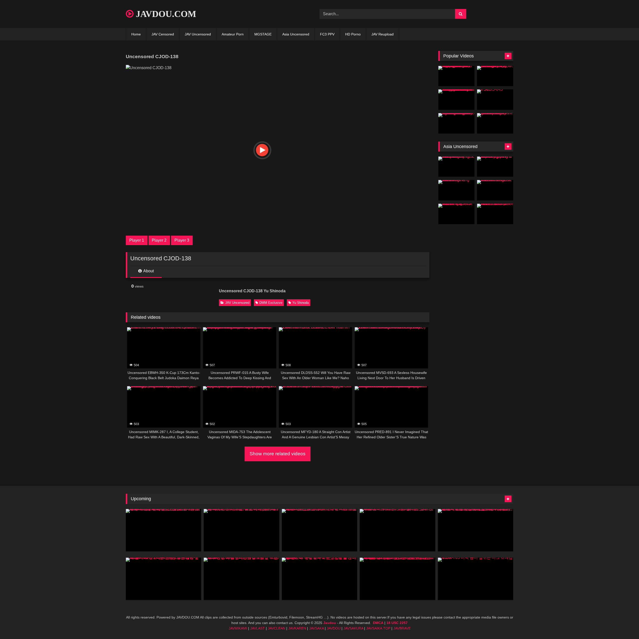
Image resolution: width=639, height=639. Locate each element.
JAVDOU (333, 628)
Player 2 (159, 240)
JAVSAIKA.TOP (378, 628)
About (148, 271)
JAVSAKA (316, 628)
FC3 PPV (327, 34)
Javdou (329, 623)
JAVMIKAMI (238, 628)
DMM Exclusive (270, 303)
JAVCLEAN (276, 628)
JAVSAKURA (353, 628)
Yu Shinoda (300, 303)
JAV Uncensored (198, 34)
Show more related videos (278, 453)
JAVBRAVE (402, 628)
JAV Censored (163, 34)
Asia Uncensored (295, 34)
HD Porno (353, 34)
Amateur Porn (233, 34)
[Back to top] (623, 624)
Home (136, 34)
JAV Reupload (382, 34)
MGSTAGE (263, 34)
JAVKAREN (297, 628)
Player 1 (136, 240)
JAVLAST (257, 628)
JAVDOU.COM (165, 14)
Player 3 (181, 240)
